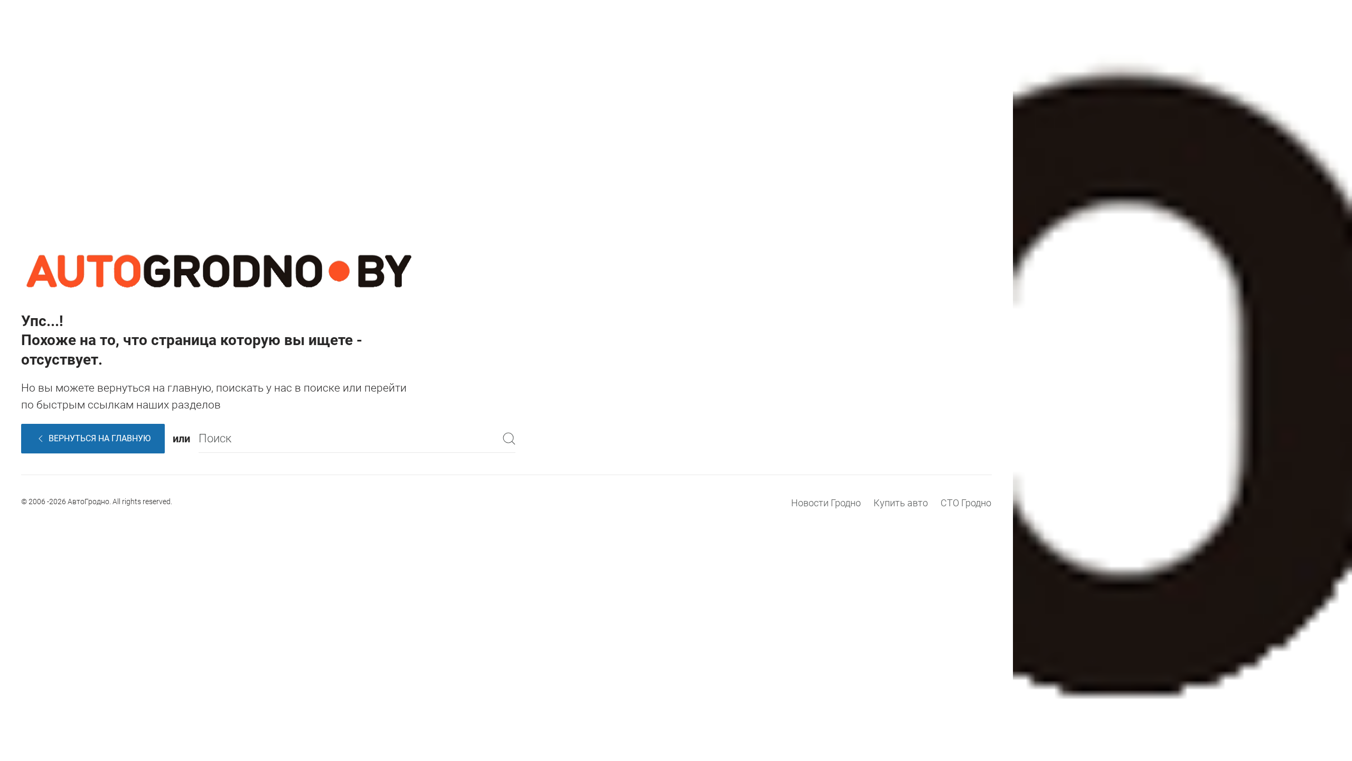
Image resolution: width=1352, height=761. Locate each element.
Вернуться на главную (100, 438)
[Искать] (509, 438)
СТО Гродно (966, 502)
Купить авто (901, 502)
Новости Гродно (826, 502)
